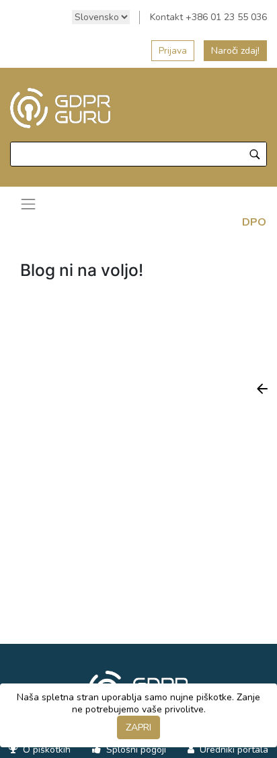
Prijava (173, 50)
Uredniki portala (232, 749)
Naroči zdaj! (235, 50)
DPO (254, 222)
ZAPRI (138, 727)
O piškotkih (45, 749)
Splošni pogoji (135, 749)
